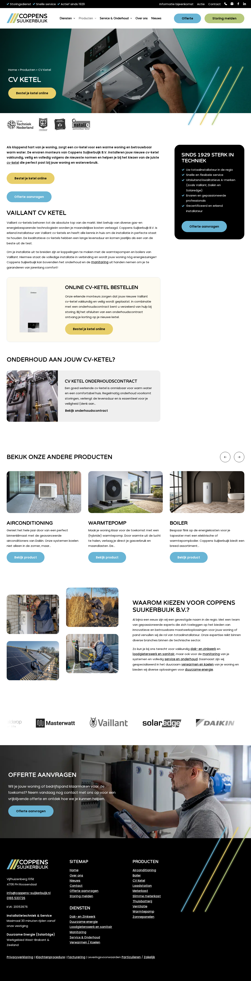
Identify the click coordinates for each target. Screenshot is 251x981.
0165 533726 (16, 898)
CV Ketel (139, 881)
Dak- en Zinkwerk (82, 917)
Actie (201, 4)
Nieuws (156, 18)
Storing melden (81, 896)
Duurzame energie (84, 922)
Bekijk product (25, 557)
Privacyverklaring (20, 957)
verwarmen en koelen (197, 664)
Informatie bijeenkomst (176, 4)
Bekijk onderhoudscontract (86, 411)
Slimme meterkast (147, 896)
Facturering (76, 957)
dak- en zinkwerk (203, 649)
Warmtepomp (26, 523)
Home (12, 70)
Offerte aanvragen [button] (29, 197)
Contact (214, 4)
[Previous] (225, 457)
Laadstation (142, 886)
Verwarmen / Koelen (85, 942)
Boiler (97, 523)
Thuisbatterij (142, 901)
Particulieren (131, 957)
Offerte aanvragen (84, 891)
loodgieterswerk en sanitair (154, 654)
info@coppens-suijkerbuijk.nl (29, 893)
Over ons (142, 18)
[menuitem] (176, 4)
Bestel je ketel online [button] (32, 93)
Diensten (66, 18)
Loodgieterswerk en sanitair (91, 927)
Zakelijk (149, 957)
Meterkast (185, 523)
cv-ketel (13, 163)
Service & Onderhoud (114, 18)
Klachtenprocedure (50, 957)
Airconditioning (144, 870)
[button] (32, 396)
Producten (86, 18)
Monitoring (78, 932)
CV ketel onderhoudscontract (101, 381)
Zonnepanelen (143, 917)
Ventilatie (140, 906)
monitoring (99, 262)
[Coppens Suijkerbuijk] (27, 18)
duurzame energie (199, 669)
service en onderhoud (181, 659)
